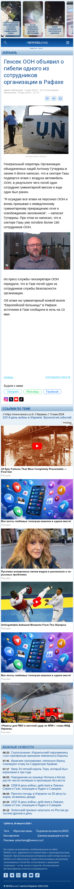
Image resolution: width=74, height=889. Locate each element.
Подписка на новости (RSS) (52, 831)
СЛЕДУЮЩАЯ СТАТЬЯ (56, 377)
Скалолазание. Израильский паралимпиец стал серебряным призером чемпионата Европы (35, 754)
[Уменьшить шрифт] (47, 98)
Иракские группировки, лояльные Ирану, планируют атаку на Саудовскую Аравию (34, 762)
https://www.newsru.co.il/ (19, 414)
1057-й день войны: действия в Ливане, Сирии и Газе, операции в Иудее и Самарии (33, 803)
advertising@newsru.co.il (29, 840)
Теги (6, 831)
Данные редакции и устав (53, 835)
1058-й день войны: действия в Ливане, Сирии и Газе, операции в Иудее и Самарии (33, 787)
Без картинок (11, 835)
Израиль (10, 53)
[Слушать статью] (64, 98)
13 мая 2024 (57, 414)
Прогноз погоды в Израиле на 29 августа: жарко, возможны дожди (34, 795)
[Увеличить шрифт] (54, 98)
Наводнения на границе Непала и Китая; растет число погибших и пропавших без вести (34, 779)
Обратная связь (22, 831)
